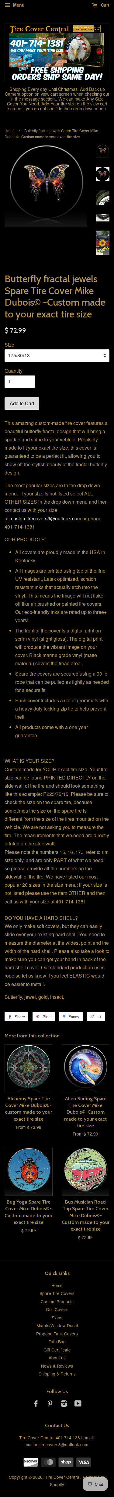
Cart (104, 5)
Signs (57, 1317)
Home (10, 130)
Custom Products (57, 1301)
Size (9, 344)
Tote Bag (57, 1341)
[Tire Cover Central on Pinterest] (50, 1404)
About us (57, 1358)
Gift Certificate (57, 1350)
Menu (18, 5)
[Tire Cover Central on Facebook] (36, 1404)
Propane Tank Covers (57, 1334)
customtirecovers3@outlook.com (46, 518)
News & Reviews (57, 1366)
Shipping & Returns (57, 1374)
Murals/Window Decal (57, 1325)
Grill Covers (57, 1309)
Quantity (13, 370)
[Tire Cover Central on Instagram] (63, 1404)
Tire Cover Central (62, 1477)
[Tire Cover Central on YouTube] (77, 1404)
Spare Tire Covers (57, 1293)
